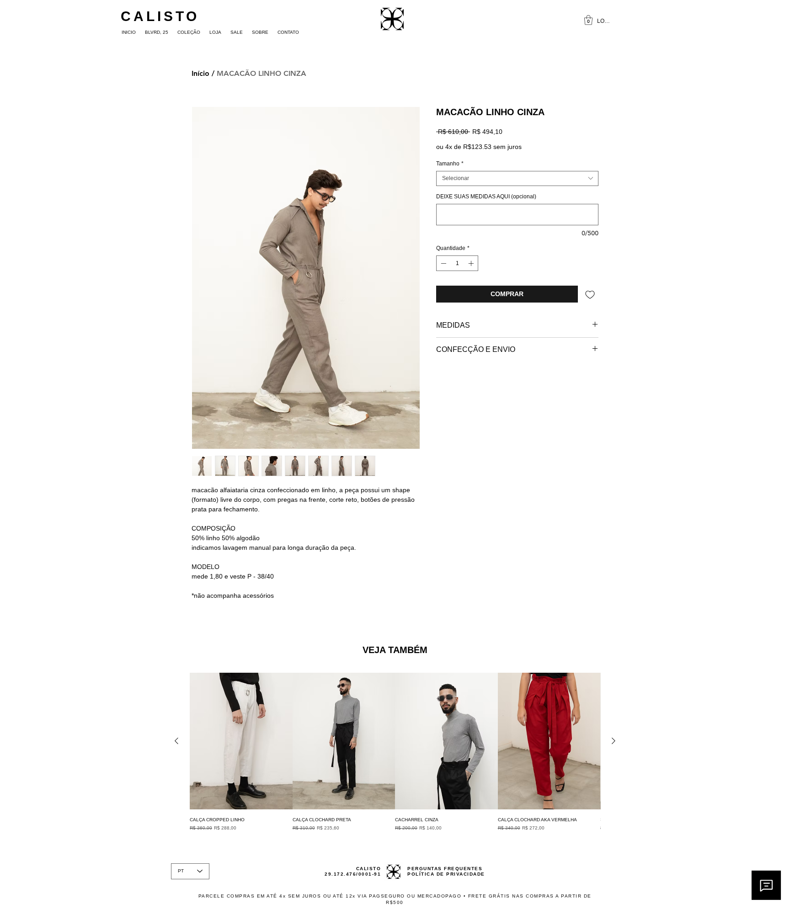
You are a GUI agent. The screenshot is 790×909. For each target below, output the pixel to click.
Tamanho (450, 163)
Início (200, 73)
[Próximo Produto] (613, 740)
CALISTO (160, 16)
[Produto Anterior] (176, 740)
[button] (588, 20)
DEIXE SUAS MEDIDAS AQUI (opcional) (486, 196)
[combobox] (517, 178)
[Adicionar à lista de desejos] (590, 294)
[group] (395, 751)
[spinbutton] (457, 263)
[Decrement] (443, 263)
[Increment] (472, 263)
